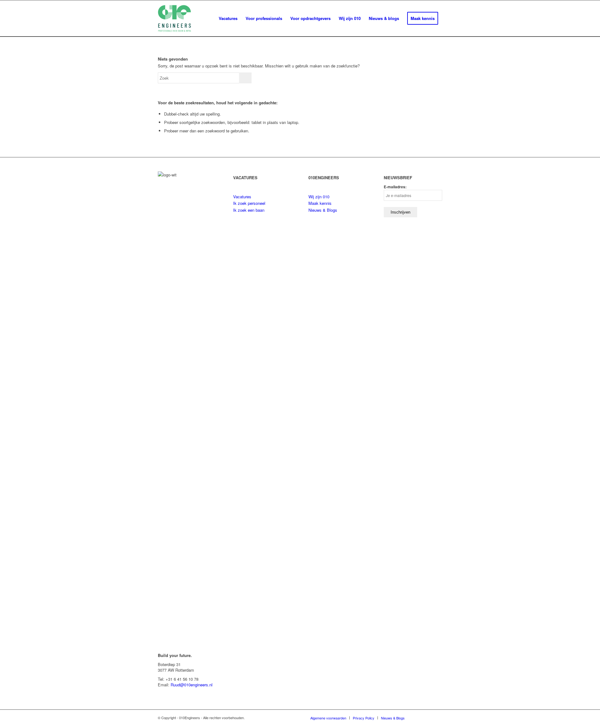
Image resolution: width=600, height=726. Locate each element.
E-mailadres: (395, 187)
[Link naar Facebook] (437, 717)
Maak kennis (320, 203)
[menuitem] (228, 18)
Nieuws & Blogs (322, 210)
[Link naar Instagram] (428, 717)
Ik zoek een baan (248, 210)
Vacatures (242, 197)
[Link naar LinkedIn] (418, 717)
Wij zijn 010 (318, 197)
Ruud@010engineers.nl (191, 685)
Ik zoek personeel (249, 203)
